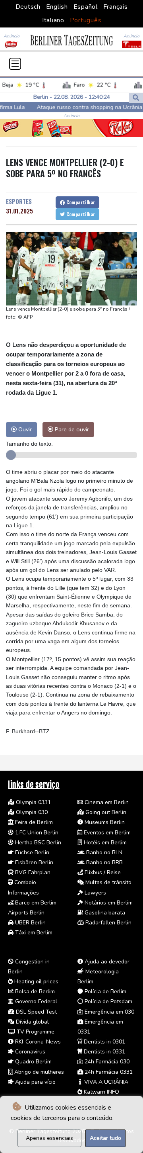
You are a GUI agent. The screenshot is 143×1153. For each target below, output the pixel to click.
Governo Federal (35, 1001)
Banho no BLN (103, 852)
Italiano (53, 20)
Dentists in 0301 (103, 1041)
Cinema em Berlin (106, 802)
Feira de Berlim (33, 822)
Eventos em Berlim (106, 832)
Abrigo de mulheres (38, 1072)
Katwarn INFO (100, 1092)
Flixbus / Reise (102, 872)
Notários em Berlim (108, 902)
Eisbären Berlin (33, 862)
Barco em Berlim (35, 902)
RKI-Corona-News (37, 1041)
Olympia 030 (31, 812)
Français (115, 6)
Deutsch (28, 6)
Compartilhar (80, 202)
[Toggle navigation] (15, 64)
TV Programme (34, 1032)
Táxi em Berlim (33, 932)
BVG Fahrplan (32, 872)
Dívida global (31, 1022)
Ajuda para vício (35, 1082)
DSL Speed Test (35, 1012)
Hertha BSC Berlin (37, 842)
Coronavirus (29, 1051)
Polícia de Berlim (104, 991)
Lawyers (94, 893)
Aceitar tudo (105, 1138)
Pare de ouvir (71, 429)
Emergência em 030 (108, 1012)
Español (85, 6)
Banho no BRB (104, 862)
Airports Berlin (26, 912)
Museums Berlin (104, 822)
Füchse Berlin (31, 852)
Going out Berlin (105, 812)
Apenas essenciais (49, 1138)
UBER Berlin (30, 922)
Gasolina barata (104, 912)
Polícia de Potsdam (107, 1001)
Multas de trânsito (107, 882)
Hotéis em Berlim (104, 842)
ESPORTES (19, 201)
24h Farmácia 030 (106, 1061)
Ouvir (24, 429)
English (57, 6)
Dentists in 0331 (103, 1051)
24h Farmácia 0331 (108, 1072)
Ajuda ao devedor (106, 961)
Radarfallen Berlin (107, 922)
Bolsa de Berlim (34, 991)
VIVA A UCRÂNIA (105, 1082)
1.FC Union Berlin (36, 832)
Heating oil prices (35, 981)
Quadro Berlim (33, 1061)
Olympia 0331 (32, 802)
